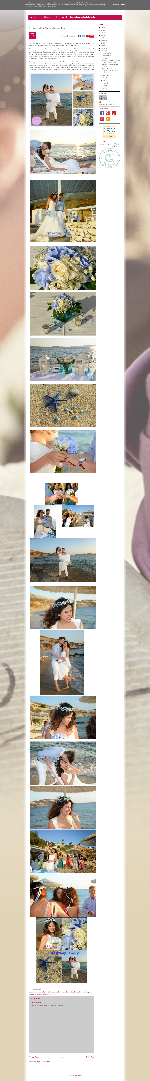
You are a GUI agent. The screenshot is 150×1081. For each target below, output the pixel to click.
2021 (102, 33)
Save (92, 35)
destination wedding (67, 992)
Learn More (115, 5)
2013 (102, 89)
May (104, 78)
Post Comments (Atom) (44, 1061)
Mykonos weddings (34, 994)
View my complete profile (106, 104)
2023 (102, 27)
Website (47, 17)
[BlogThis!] (36, 989)
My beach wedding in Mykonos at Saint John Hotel (109, 70)
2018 (102, 40)
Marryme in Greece (107, 102)
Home (62, 1057)
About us (34, 17)
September (106, 75)
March (104, 83)
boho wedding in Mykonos (42, 49)
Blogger (78, 1075)
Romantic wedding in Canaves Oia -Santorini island (111, 61)
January (105, 85)
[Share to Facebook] (40, 989)
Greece (76, 992)
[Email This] (34, 989)
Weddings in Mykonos (47, 994)
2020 (102, 35)
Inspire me (60, 17)
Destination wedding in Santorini (82, 17)
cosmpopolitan (56, 992)
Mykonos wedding (68, 62)
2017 (102, 43)
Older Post (90, 1057)
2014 (102, 51)
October (105, 58)
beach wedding (38, 992)
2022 (102, 30)
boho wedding (47, 992)
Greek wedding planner (86, 992)
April (104, 80)
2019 (102, 38)
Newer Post (34, 1057)
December (106, 53)
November (106, 55)
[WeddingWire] (109, 126)
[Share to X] (38, 989)
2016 (102, 45)
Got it (123, 5)
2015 (102, 48)
